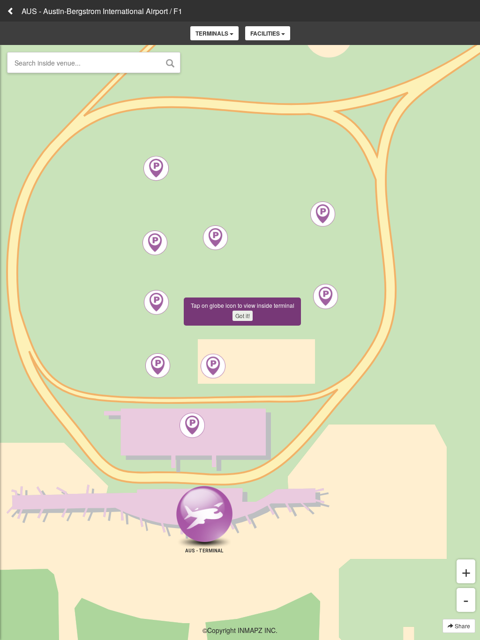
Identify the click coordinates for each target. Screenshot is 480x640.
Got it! (242, 316)
